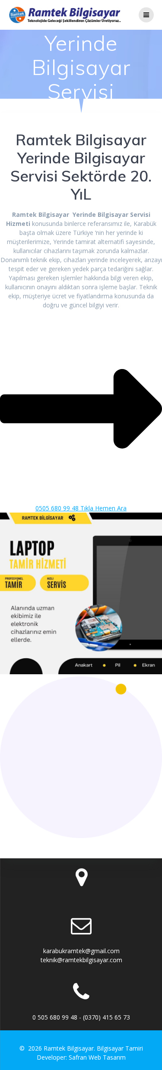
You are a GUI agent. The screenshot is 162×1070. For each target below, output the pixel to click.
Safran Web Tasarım (97, 1057)
